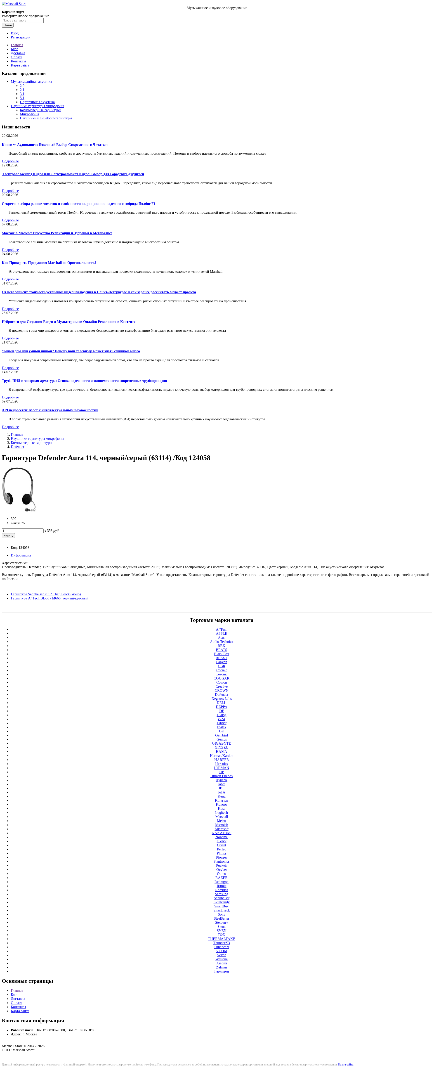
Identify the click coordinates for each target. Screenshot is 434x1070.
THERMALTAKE (221, 939)
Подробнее (10, 161)
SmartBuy (221, 906)
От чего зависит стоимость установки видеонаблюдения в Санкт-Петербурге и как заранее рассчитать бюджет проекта (99, 292)
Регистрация (20, 37)
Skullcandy (222, 902)
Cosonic (221, 674)
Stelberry (221, 922)
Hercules (221, 764)
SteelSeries (221, 918)
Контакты (18, 61)
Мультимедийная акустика (31, 81)
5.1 (22, 98)
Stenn (221, 926)
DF (221, 711)
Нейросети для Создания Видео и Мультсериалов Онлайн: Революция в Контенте (68, 322)
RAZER (221, 878)
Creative (222, 686)
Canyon (221, 662)
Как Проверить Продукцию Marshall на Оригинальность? (49, 263)
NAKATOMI (221, 833)
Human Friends (221, 776)
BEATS (221, 650)
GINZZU (222, 747)
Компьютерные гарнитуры (40, 110)
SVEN (221, 931)
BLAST (221, 658)
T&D (221, 935)
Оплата (16, 57)
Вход (15, 33)
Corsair (221, 670)
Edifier (221, 723)
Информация (21, 555)
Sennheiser (221, 898)
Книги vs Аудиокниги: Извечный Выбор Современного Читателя (55, 145)
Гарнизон (221, 971)
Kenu (222, 796)
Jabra (221, 784)
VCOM (221, 951)
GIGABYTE (221, 743)
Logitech (221, 812)
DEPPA (221, 707)
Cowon (221, 682)
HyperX (221, 780)
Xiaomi (221, 963)
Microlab (221, 825)
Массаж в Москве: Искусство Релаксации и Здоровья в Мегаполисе (57, 233)
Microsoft (222, 829)
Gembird (221, 735)
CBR (221, 666)
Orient (221, 845)
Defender (17, 447)
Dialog (221, 715)
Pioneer (221, 857)
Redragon (222, 882)
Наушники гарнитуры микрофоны (37, 106)
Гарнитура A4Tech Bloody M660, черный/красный (49, 598)
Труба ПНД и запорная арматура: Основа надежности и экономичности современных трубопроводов (84, 381)
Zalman (221, 967)
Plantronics (221, 861)
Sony (221, 914)
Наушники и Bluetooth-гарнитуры (46, 118)
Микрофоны (29, 114)
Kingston (221, 800)
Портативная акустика (37, 102)
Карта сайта (20, 65)
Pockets (221, 865)
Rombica (221, 890)
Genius (222, 739)
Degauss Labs (222, 699)
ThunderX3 (221, 943)
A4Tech (221, 629)
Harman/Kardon (221, 756)
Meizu (221, 821)
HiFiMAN (221, 768)
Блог (14, 49)
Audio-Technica (221, 642)
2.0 (22, 86)
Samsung (221, 894)
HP (221, 772)
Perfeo (221, 849)
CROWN (222, 690)
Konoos (221, 804)
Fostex (221, 727)
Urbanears (221, 947)
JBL (222, 788)
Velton (221, 955)
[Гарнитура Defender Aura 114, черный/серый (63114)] (19, 511)
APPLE (221, 633)
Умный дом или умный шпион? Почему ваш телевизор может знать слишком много (71, 351)
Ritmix (221, 886)
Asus (221, 637)
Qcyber (221, 869)
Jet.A (221, 792)
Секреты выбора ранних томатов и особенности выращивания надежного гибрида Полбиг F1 (79, 204)
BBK (221, 646)
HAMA (221, 751)
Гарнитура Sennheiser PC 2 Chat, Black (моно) (46, 594)
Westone (221, 959)
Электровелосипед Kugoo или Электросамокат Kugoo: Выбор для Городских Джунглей (73, 174)
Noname (221, 837)
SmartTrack (221, 910)
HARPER (221, 760)
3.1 (22, 94)
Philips (221, 853)
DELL (221, 703)
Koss (221, 808)
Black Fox (221, 654)
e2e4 (221, 719)
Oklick (221, 841)
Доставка (18, 53)
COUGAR (221, 678)
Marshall (221, 817)
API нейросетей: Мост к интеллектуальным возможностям (50, 410)
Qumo (221, 874)
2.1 (22, 90)
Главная (17, 45)
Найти (8, 25)
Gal (221, 731)
